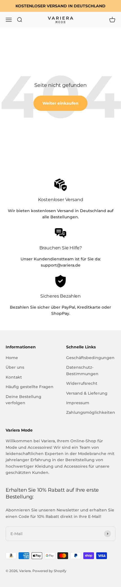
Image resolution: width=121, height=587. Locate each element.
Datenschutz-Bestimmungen (82, 370)
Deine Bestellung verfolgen (23, 399)
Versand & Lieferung (86, 393)
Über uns (15, 367)
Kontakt (14, 377)
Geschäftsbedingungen (90, 357)
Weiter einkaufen (60, 103)
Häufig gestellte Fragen (29, 386)
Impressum (77, 402)
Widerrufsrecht (81, 383)
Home (12, 357)
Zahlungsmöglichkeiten (90, 412)
